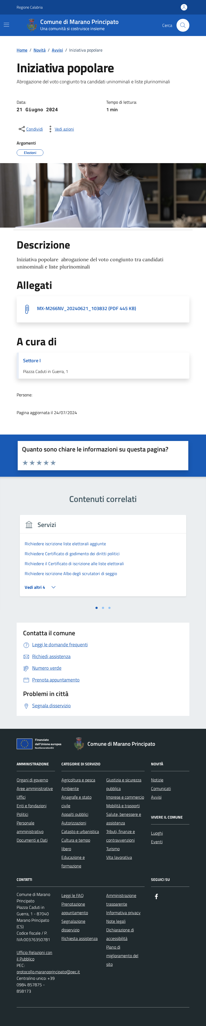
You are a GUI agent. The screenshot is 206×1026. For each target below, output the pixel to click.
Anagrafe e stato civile (76, 801)
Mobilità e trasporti (123, 805)
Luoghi (157, 833)
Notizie (157, 780)
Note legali (116, 921)
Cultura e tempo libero (75, 844)
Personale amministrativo (30, 827)
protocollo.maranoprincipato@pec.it (48, 971)
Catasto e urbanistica (80, 831)
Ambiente (70, 788)
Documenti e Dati (32, 840)
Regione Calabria (30, 7)
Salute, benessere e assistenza (123, 818)
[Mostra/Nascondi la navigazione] (6, 24)
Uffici (21, 797)
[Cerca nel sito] (182, 25)
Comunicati (161, 788)
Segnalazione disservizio (73, 925)
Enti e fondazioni (31, 805)
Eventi (157, 841)
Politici (22, 814)
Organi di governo (32, 780)
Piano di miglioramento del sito (122, 955)
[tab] (96, 608)
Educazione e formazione (73, 861)
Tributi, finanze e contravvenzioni (120, 835)
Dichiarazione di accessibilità (120, 934)
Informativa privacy (123, 912)
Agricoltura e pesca (78, 780)
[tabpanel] (103, 559)
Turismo (113, 848)
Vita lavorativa (119, 857)
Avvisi (156, 797)
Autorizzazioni (73, 823)
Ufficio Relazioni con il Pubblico (34, 955)
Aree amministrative (35, 788)
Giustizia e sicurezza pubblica (123, 784)
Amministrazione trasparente (121, 899)
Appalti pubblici (74, 814)
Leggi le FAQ (72, 895)
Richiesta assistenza (79, 938)
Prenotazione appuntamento (74, 908)
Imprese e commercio (125, 797)
